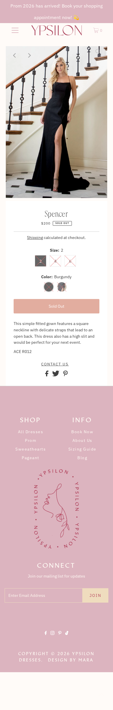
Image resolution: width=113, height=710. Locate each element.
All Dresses (30, 431)
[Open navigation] (15, 30)
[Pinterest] (60, 638)
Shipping (35, 237)
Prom (30, 440)
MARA (86, 660)
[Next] (29, 55)
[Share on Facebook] (47, 375)
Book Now (82, 431)
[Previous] (15, 55)
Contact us (55, 364)
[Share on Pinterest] (65, 375)
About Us (82, 440)
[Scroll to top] (101, 698)
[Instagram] (52, 638)
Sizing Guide (82, 449)
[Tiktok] (67, 638)
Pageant (30, 457)
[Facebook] (45, 638)
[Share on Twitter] (56, 375)
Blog (82, 457)
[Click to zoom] (98, 55)
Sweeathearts (30, 449)
